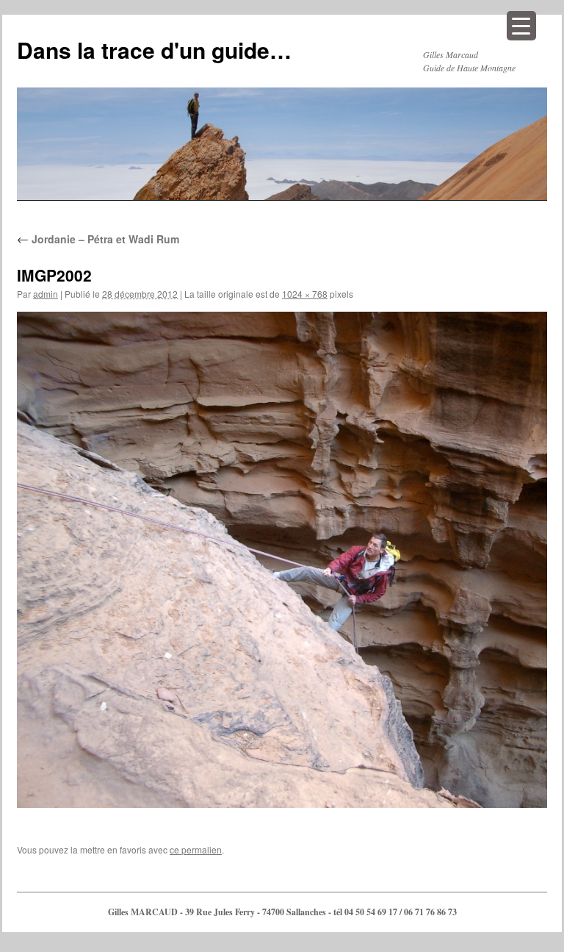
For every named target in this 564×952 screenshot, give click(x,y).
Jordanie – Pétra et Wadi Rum (98, 239)
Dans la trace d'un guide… (154, 49)
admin (45, 293)
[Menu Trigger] (521, 25)
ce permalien (196, 849)
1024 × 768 (305, 293)
